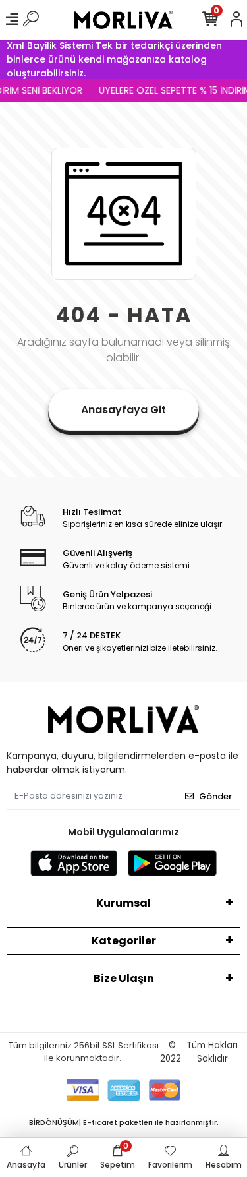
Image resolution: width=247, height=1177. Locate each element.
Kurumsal (123, 903)
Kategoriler (124, 940)
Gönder (215, 796)
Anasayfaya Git (123, 409)
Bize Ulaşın (124, 978)
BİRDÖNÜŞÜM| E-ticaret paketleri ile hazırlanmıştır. (124, 1122)
